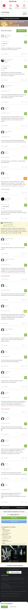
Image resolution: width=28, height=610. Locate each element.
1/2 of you (5, 12)
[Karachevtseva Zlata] (2, 60)
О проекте (11, 591)
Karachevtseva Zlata (9, 59)
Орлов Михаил (8, 198)
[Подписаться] (25, 35)
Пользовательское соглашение (14, 593)
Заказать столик (14, 521)
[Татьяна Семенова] (2, 223)
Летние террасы (10, 8)
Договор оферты (4, 591)
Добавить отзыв (21, 30)
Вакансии (3, 593)
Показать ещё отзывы (21, 507)
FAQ (7, 593)
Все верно (4, 606)
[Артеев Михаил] (2, 36)
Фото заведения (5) (14, 561)
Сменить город (13, 606)
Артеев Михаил (8, 35)
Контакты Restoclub (22, 591)
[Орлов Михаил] (2, 199)
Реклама (15, 591)
